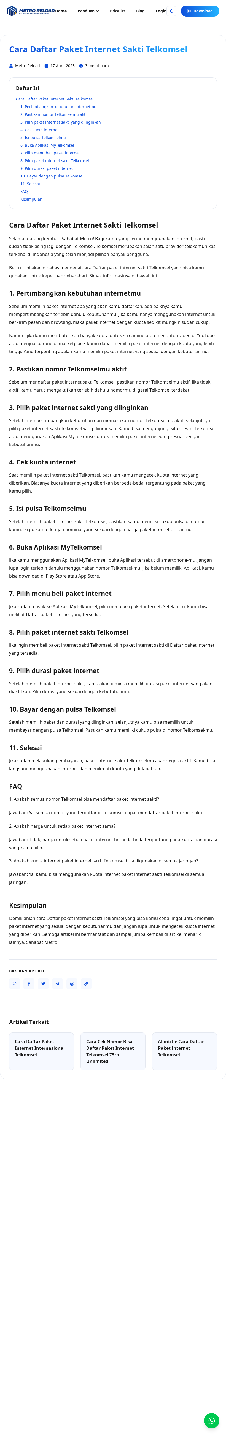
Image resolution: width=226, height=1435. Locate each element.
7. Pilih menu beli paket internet (50, 152)
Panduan (86, 10)
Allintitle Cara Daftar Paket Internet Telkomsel (181, 1048)
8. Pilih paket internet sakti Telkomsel (54, 160)
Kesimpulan (31, 199)
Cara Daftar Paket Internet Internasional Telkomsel (40, 1048)
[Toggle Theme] (171, 11)
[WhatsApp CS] (211, 1420)
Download (203, 10)
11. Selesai (30, 183)
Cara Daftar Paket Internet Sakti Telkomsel (55, 99)
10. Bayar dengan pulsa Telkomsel (52, 176)
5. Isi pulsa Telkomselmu (43, 137)
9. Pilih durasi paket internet (46, 168)
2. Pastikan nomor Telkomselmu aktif (54, 114)
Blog (140, 10)
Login (161, 10)
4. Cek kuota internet (39, 129)
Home (61, 10)
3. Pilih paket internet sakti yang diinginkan (60, 122)
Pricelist (117, 10)
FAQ (24, 191)
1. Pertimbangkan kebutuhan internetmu (58, 106)
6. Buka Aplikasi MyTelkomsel (47, 145)
